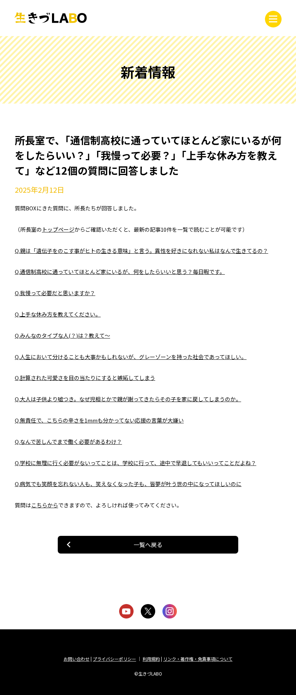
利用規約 (151, 659)
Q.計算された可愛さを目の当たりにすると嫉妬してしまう (85, 377)
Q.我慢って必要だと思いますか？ (55, 293)
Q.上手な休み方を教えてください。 (58, 314)
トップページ (58, 229)
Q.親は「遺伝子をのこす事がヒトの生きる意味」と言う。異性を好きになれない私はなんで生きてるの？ (141, 250)
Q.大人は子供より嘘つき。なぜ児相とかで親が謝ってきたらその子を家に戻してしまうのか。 (128, 399)
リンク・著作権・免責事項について (197, 659)
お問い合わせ (77, 659)
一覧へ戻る (148, 544)
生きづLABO (50, 18)
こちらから (44, 505)
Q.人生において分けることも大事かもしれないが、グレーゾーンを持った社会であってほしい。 (131, 356)
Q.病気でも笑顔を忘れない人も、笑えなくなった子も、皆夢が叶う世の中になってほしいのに (128, 484)
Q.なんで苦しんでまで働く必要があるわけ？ (68, 441)
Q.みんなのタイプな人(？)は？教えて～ (62, 335)
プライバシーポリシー (114, 659)
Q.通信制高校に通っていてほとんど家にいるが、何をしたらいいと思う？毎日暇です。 (120, 271)
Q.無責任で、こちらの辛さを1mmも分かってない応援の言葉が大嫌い (99, 420)
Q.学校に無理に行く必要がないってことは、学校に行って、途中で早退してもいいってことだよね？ (135, 463)
